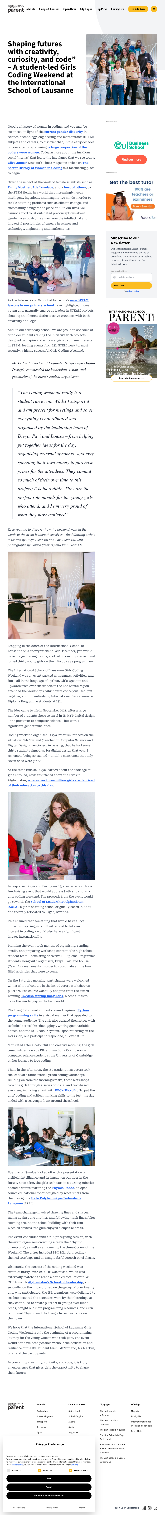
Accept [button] (49, 1487)
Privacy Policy (52, 1507)
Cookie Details (19, 1507)
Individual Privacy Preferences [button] (49, 1495)
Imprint (82, 1507)
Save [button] (49, 1478)
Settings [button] (74, 1464)
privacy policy (17, 1464)
